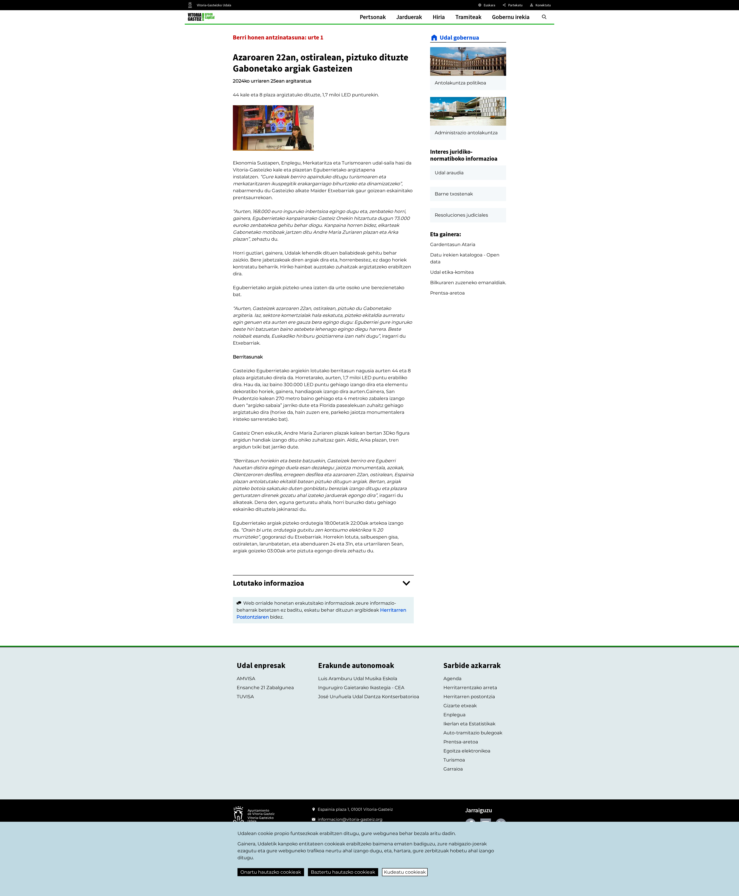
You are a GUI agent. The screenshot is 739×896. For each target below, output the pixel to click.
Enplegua (454, 714)
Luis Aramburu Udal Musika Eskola (357, 678)
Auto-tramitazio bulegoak (472, 733)
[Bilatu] (544, 17)
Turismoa (454, 760)
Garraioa (453, 769)
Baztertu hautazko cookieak (343, 872)
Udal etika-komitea (452, 272)
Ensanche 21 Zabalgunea (265, 687)
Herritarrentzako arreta (470, 687)
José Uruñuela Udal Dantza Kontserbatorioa (368, 696)
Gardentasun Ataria (452, 244)
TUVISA (245, 696)
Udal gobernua (459, 37)
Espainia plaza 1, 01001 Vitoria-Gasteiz (355, 809)
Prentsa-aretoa (447, 293)
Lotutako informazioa (268, 583)
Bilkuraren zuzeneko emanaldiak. (468, 282)
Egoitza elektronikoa (466, 751)
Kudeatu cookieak (405, 872)
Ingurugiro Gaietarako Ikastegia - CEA (361, 687)
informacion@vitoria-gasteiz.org (350, 819)
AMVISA (246, 678)
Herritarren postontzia (469, 696)
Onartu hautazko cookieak (270, 872)
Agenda (452, 678)
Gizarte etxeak (460, 705)
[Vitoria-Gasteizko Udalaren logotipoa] (253, 816)
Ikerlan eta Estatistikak (469, 723)
